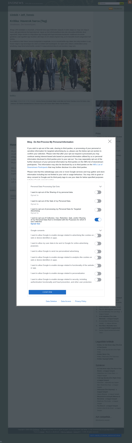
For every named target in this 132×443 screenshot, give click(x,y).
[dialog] (66, 221)
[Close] (110, 142)
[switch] (98, 192)
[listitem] (66, 186)
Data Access (66, 301)
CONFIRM (47, 292)
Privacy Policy (80, 301)
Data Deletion (51, 301)
